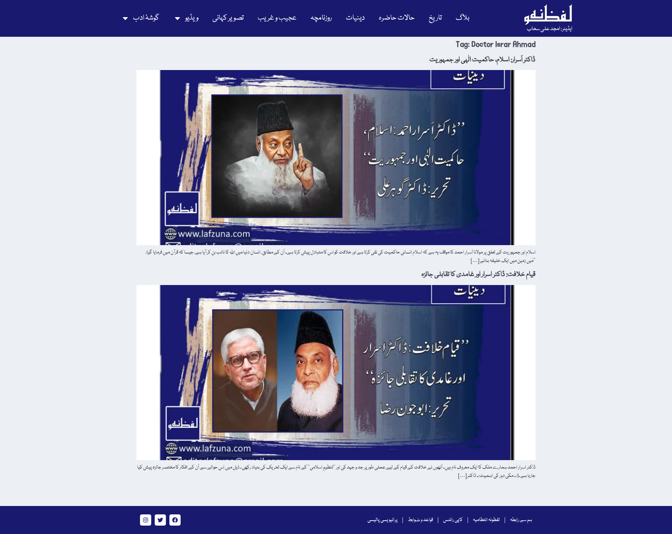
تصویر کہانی (228, 18)
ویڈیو (191, 18)
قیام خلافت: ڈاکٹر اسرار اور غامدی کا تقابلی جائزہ (478, 274)
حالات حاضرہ (397, 18)
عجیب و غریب (277, 18)
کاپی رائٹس (453, 520)
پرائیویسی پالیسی (383, 520)
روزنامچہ (321, 18)
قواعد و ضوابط (420, 520)
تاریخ (435, 18)
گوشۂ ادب (146, 18)
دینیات (355, 18)
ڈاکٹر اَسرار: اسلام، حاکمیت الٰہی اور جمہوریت (482, 60)
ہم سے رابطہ (521, 520)
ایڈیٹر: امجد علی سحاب (549, 29)
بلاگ (462, 18)
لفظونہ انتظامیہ (486, 520)
